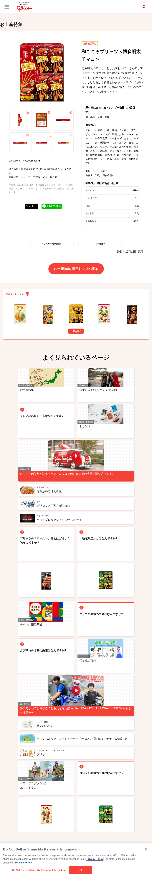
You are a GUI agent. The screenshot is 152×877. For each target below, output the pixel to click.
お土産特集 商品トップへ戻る (76, 269)
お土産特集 (11, 24)
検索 (144, 7)
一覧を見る (76, 331)
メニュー (6, 6)
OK (80, 870)
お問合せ (100, 244)
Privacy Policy (95, 859)
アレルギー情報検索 (51, 244)
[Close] (146, 849)
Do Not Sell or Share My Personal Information (39, 870)
